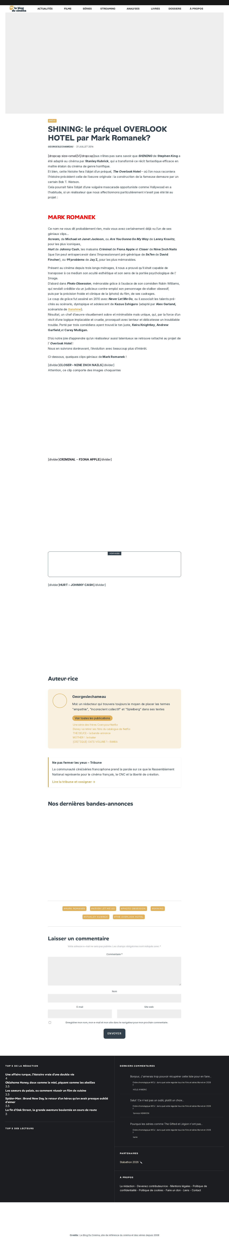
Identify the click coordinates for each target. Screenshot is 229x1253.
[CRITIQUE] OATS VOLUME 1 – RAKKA (95, 741)
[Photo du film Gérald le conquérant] (61, 564)
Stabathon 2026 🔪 (131, 1161)
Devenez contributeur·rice (152, 1186)
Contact (196, 1190)
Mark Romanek (75, 908)
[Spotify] (215, 2)
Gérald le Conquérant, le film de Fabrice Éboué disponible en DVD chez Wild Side (123, 564)
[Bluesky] (205, 2)
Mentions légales (180, 1186)
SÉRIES (87, 8)
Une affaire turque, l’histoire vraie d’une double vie (39, 1074)
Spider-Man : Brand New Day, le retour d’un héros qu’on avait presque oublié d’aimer (56, 1100)
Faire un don (173, 1190)
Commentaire (114, 954)
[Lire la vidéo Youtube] (114, 416)
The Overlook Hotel (129, 916)
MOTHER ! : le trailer (84, 737)
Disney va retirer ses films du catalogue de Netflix (101, 729)
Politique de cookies (151, 1190)
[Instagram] (188, 2)
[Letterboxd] (210, 2)
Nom (114, 991)
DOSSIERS (175, 8)
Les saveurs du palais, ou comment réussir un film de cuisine (45, 1090)
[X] (183, 2)
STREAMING (107, 8)
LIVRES (155, 8)
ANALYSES (133, 8)
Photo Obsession (134, 908)
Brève (52, 120)
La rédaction (127, 1186)
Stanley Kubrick (96, 916)
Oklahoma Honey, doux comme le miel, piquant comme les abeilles (50, 1082)
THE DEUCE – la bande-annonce (92, 733)
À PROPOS (196, 8)
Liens (186, 1190)
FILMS (67, 8)
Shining (158, 908)
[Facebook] (178, 2)
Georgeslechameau (60, 146)
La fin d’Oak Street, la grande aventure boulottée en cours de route (51, 1110)
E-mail (80, 1007)
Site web (149, 1007)
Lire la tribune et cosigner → (73, 782)
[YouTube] (194, 2)
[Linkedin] (199, 2)
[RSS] (221, 2)
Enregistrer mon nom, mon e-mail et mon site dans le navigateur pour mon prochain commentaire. (117, 1022)
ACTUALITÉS (45, 8)
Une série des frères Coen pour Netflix (95, 724)
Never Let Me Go (104, 908)
